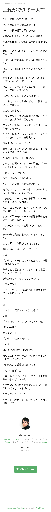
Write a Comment (27, 469)
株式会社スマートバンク (14, 439)
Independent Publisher (15, 508)
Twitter (44, 442)
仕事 (14, 4)
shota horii (6, 4)
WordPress (40, 508)
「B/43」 (8, 442)
